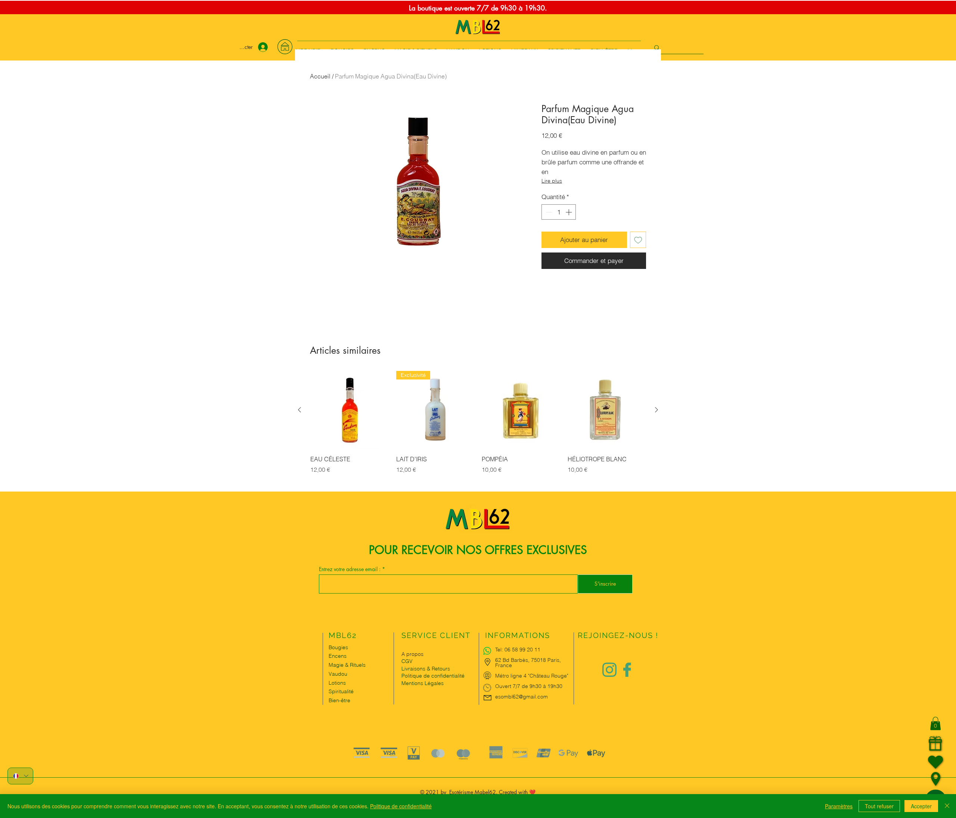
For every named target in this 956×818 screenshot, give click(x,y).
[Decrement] (548, 212)
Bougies (338, 647)
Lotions (337, 682)
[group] (478, 431)
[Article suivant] (656, 409)
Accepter (921, 806)
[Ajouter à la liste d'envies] (638, 240)
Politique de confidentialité (401, 806)
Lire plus (551, 180)
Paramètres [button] (839, 806)
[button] (935, 723)
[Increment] (569, 212)
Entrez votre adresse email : (350, 569)
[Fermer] (947, 806)
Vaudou (338, 673)
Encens (338, 656)
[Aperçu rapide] (349, 410)
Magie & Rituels (347, 664)
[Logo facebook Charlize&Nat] (627, 670)
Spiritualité (341, 691)
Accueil (320, 76)
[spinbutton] (559, 212)
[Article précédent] (299, 409)
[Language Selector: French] (20, 776)
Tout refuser (879, 806)
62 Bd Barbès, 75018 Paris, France (528, 663)
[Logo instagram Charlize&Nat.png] (609, 670)
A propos (412, 654)
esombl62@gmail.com (521, 696)
